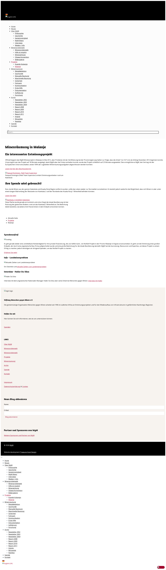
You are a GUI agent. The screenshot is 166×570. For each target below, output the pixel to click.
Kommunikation (21, 86)
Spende (14, 124)
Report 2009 (19, 109)
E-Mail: (6, 410)
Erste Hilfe (18, 88)
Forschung (19, 95)
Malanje (18, 67)
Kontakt (14, 126)
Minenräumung (16, 69)
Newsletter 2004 (21, 105)
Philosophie (19, 33)
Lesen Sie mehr (10, 196)
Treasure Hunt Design (28, 452)
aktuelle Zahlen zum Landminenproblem (31, 267)
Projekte (14, 62)
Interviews (18, 43)
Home (13, 26)
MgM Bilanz (19, 41)
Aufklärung (19, 93)
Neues (13, 29)
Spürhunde (19, 74)
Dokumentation (20, 90)
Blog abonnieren (11, 417)
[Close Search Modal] (8, 130)
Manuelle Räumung (22, 76)
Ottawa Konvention (22, 57)
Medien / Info (20, 45)
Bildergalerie (19, 60)
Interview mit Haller (95, 281)
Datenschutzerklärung (12, 386)
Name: (6, 404)
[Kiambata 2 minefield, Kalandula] (17, 200)
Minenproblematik (18, 48)
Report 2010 (19, 112)
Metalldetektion (20, 71)
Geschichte (19, 36)
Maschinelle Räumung (23, 78)
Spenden (7, 327)
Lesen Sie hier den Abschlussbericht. (18, 169)
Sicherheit (18, 81)
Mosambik (19, 119)
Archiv (13, 97)
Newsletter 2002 (21, 100)
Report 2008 (19, 107)
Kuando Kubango (21, 64)
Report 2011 (19, 114)
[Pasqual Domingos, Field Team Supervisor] (21, 173)
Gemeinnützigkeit (21, 38)
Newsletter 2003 (21, 102)
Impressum (8, 382)
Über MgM (15, 31)
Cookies (25, 386)
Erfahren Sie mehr (10, 253)
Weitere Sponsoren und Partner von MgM (19, 435)
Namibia (18, 121)
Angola (17, 117)
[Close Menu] (1, 457)
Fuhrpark (18, 83)
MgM (11, 445)
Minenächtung (20, 55)
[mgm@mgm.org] (4, 7)
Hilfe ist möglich (21, 52)
